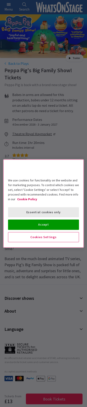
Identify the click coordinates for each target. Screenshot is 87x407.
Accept (43, 224)
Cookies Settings (43, 237)
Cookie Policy (27, 199)
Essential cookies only (43, 212)
